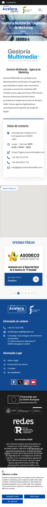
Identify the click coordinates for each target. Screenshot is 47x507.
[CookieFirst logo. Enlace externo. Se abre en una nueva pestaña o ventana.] (3, 471)
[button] (11, 293)
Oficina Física (14, 277)
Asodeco (12, 280)
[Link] (10, 10)
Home (22, 31)
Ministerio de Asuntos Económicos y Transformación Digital (23, 451)
